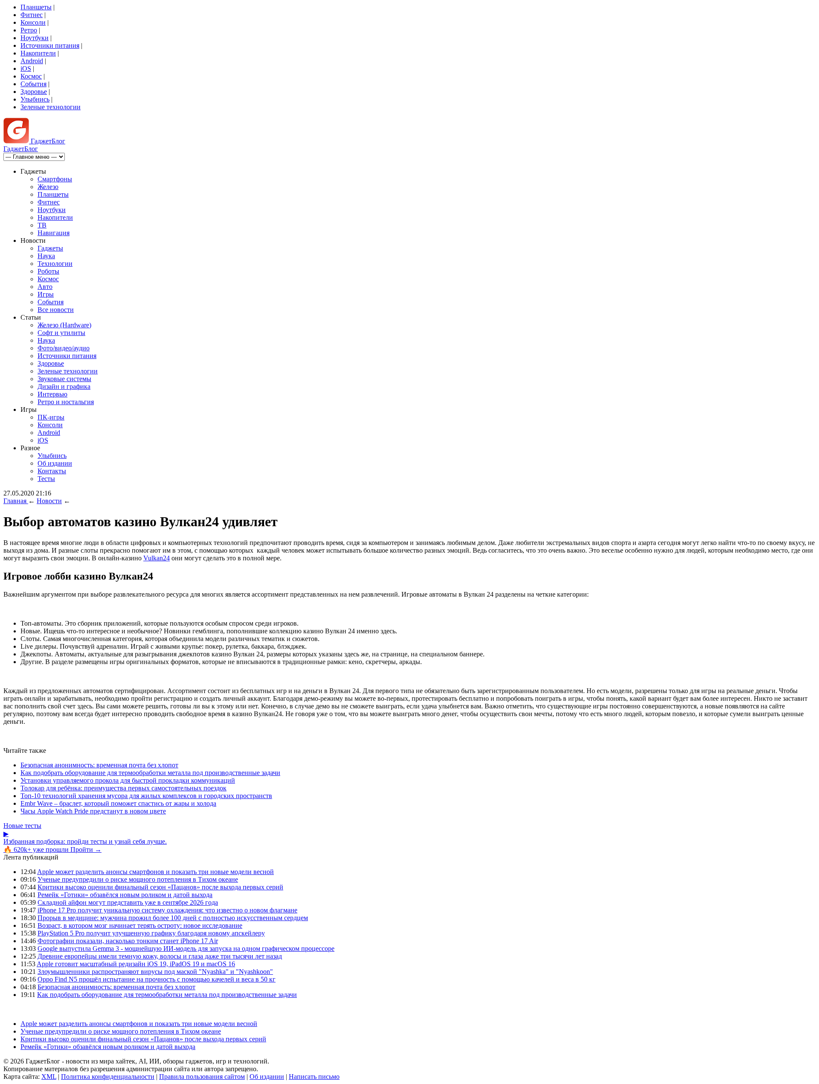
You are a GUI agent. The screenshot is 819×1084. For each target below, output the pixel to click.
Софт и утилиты (61, 332)
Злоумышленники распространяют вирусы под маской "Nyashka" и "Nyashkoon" (155, 971)
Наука (46, 255)
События (33, 83)
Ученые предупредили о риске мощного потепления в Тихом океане (138, 879)
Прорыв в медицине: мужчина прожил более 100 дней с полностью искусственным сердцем (173, 917)
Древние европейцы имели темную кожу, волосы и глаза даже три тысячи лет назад (160, 956)
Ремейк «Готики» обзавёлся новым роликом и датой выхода (125, 894)
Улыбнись (34, 99)
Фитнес (31, 14)
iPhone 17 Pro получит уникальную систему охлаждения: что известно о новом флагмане (167, 910)
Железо (48, 186)
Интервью (52, 394)
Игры (46, 294)
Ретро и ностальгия (66, 401)
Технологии (55, 263)
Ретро (28, 30)
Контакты (52, 471)
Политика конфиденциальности (107, 1076)
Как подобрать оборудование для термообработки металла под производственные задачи (150, 772)
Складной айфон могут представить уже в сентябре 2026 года (128, 902)
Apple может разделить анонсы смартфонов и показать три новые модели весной (155, 871)
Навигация (54, 232)
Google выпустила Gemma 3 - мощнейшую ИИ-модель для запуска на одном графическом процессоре (186, 948)
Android (31, 60)
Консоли (33, 22)
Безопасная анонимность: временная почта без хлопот (99, 765)
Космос (31, 76)
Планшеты (36, 7)
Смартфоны (55, 179)
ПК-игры (51, 417)
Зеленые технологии (50, 107)
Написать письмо (314, 1076)
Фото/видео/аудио (64, 348)
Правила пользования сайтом (202, 1076)
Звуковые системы (64, 378)
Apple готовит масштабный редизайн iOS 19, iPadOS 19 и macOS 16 (136, 963)
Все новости (56, 309)
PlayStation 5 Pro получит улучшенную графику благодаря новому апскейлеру (151, 933)
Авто (45, 286)
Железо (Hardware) (64, 325)
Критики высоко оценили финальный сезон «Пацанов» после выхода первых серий (160, 887)
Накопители (38, 53)
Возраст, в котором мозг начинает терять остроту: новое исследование (140, 925)
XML (48, 1076)
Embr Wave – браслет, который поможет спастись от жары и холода (118, 803)
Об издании (55, 463)
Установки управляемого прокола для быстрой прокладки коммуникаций (127, 780)
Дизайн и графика (64, 386)
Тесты (46, 478)
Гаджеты (50, 248)
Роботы (48, 271)
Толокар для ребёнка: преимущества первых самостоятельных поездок (123, 788)
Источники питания (49, 45)
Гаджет (47, 141)
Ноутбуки (34, 37)
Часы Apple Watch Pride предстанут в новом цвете (93, 811)
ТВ (42, 225)
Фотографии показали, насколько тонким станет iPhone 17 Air (128, 940)
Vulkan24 (156, 558)
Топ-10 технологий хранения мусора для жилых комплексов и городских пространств (146, 795)
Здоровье (33, 91)
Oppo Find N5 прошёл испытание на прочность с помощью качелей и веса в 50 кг (157, 979)
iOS (25, 68)
